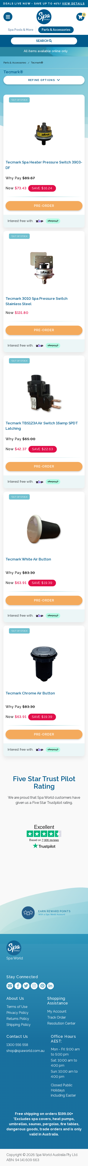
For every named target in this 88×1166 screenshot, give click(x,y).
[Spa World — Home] (44, 17)
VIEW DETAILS (73, 3)
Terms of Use (16, 1007)
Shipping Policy (18, 1025)
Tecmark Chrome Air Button (30, 693)
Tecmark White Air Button (28, 559)
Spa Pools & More (20, 29)
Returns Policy (17, 1019)
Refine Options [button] (42, 80)
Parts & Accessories (56, 29)
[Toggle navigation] (8, 17)
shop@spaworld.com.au (25, 1051)
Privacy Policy (17, 1013)
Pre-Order (44, 206)
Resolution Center (61, 1023)
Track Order (56, 1017)
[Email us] (9, 985)
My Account (56, 1011)
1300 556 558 (17, 1045)
